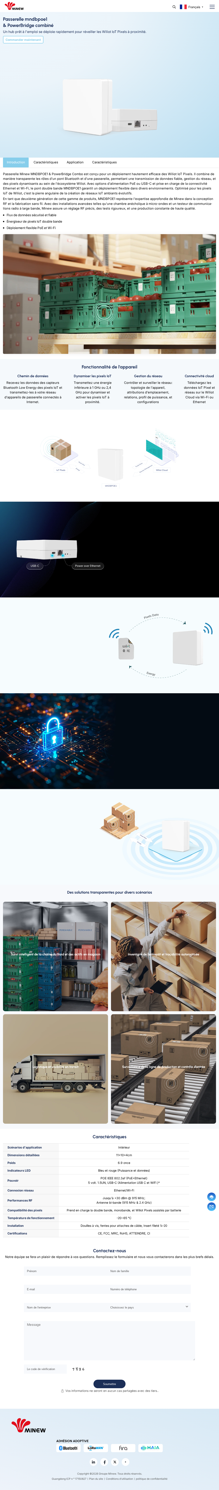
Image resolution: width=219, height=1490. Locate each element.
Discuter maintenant (211, 1197)
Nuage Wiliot (126, 450)
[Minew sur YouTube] (125, 1462)
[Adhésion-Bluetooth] (68, 1448)
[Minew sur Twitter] (115, 1462)
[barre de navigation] (210, 7)
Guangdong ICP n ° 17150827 (69, 1478)
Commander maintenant (23, 39)
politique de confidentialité (151, 1478)
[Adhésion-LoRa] (96, 1448)
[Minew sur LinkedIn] (93, 1462)
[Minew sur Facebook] (104, 1462)
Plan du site (96, 1478)
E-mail (211, 1206)
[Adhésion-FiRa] (123, 1448)
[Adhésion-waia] (150, 1448)
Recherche (174, 7)
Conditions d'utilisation (119, 1478)
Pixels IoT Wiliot (96, 450)
